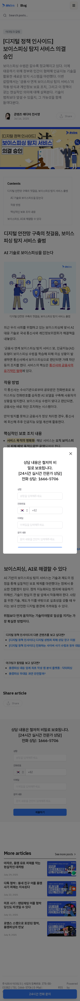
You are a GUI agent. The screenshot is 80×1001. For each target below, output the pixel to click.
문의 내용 (21, 532)
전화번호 (21, 503)
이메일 (20, 518)
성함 (19, 489)
